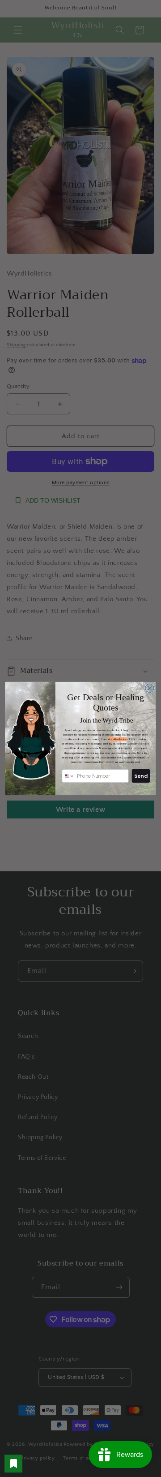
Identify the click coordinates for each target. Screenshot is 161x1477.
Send (140, 775)
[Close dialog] (149, 688)
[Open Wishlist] (13, 1464)
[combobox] (68, 775)
